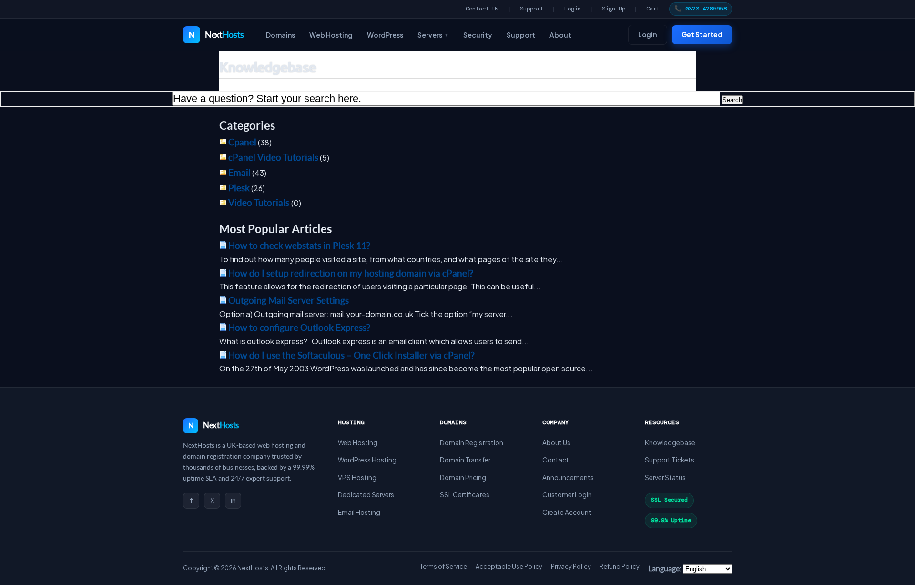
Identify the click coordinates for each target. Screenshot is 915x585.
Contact (555, 460)
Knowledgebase (670, 443)
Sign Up (613, 8)
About (560, 35)
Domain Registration (471, 443)
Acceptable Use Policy (509, 566)
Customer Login (567, 495)
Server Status (665, 477)
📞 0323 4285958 (700, 8)
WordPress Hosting (367, 460)
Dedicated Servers (366, 495)
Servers (433, 35)
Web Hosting (331, 35)
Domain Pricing (463, 477)
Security (477, 35)
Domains (280, 35)
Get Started (701, 35)
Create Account (566, 512)
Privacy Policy (571, 566)
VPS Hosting (357, 477)
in (233, 500)
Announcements (568, 477)
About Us (556, 443)
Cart (653, 8)
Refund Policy (620, 566)
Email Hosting (359, 512)
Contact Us (482, 8)
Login (572, 8)
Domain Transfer (465, 460)
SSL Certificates (464, 495)
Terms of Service (443, 566)
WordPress (385, 35)
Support (531, 8)
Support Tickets (669, 460)
